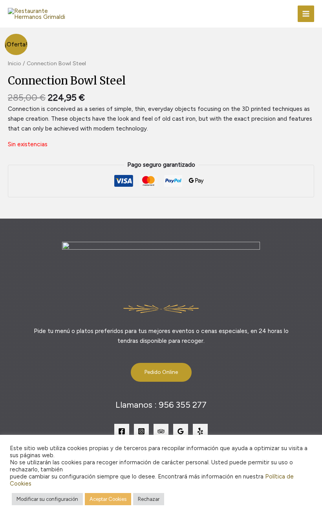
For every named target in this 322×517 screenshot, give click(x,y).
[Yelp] (200, 431)
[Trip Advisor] (161, 431)
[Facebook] (121, 431)
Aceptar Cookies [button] (108, 499)
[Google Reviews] (180, 431)
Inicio (14, 63)
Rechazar (148, 499)
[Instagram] (141, 431)
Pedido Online (161, 372)
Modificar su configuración (47, 499)
